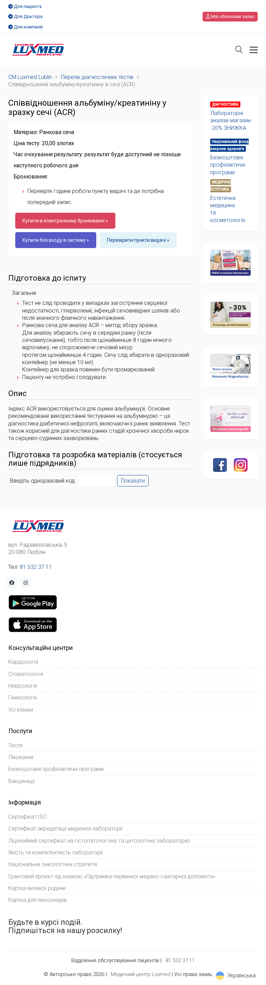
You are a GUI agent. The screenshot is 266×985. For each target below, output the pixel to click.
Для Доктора (28, 16)
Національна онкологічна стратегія (52, 864)
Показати (133, 480)
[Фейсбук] (220, 465)
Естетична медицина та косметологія (227, 209)
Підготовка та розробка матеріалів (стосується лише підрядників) (95, 459)
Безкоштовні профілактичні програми (227, 165)
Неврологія (22, 686)
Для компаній (28, 26)
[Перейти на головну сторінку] (38, 50)
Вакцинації (21, 781)
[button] (254, 50)
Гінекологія (22, 697)
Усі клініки (20, 709)
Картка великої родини (36, 888)
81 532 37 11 (36, 567)
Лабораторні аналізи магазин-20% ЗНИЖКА (230, 120)
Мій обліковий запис (232, 16)
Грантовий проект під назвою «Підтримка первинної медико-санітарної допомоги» (111, 876)
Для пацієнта (28, 6)
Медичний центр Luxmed (140, 974)
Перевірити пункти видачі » (138, 240)
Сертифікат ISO (27, 816)
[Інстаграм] (241, 465)
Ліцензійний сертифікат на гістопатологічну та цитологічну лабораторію (99, 840)
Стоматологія (25, 674)
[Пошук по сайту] (239, 50)
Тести (15, 745)
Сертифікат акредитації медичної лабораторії (65, 828)
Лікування (20, 757)
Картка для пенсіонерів (37, 900)
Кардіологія (23, 662)
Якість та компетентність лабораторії (55, 852)
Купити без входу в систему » (56, 240)
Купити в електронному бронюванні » (65, 220)
